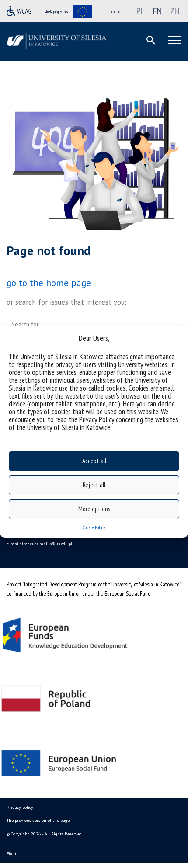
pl (140, 11)
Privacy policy (20, 807)
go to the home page (49, 283)
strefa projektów (56, 11)
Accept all (94, 461)
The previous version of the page (38, 820)
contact (116, 11)
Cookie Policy (94, 527)
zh (174, 11)
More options (94, 509)
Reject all (94, 485)
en (157, 11)
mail (102, 11)
